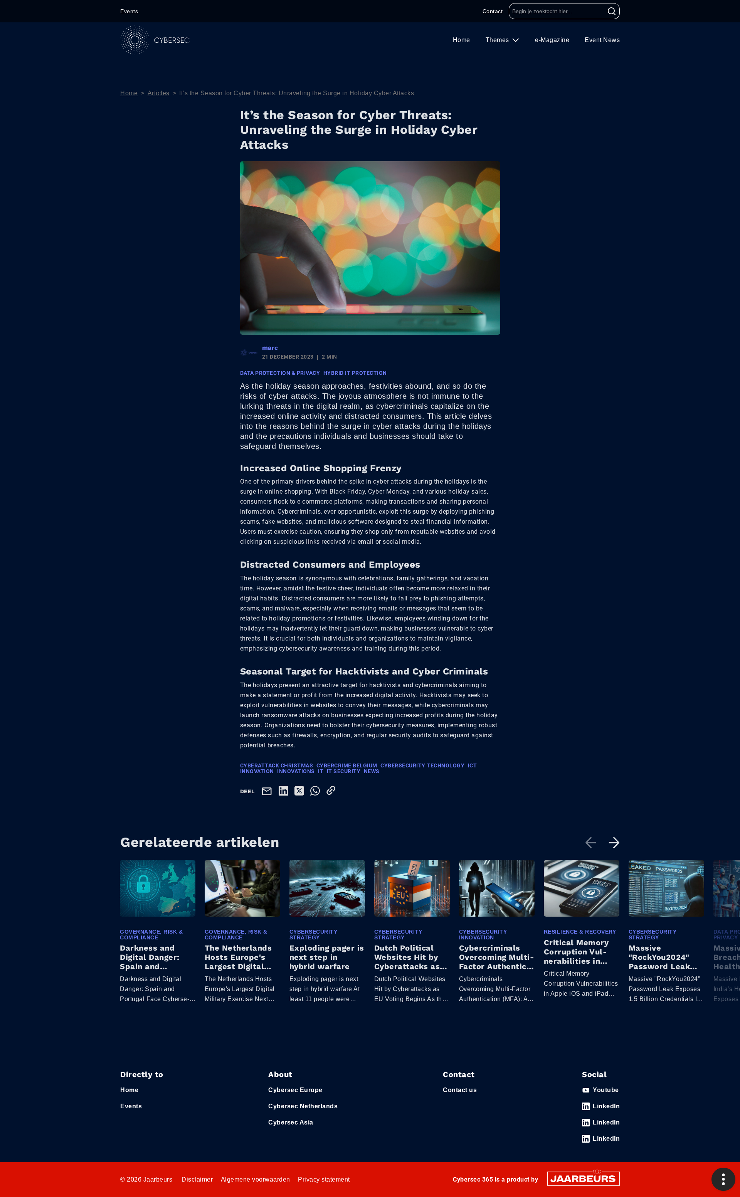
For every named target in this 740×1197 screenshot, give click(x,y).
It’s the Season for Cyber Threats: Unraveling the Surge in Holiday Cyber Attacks (296, 93)
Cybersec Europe (295, 1090)
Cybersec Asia (290, 1122)
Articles (159, 93)
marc (270, 347)
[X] (300, 790)
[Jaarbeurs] (583, 1178)
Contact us (460, 1090)
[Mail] (268, 790)
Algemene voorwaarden (255, 1179)
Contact (493, 11)
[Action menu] (723, 1179)
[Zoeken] (612, 11)
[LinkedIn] (285, 790)
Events (129, 11)
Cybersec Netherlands (303, 1106)
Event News (602, 40)
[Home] (155, 39)
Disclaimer (197, 1179)
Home (461, 40)
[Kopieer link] (332, 790)
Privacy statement (324, 1179)
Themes (498, 40)
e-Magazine (552, 40)
